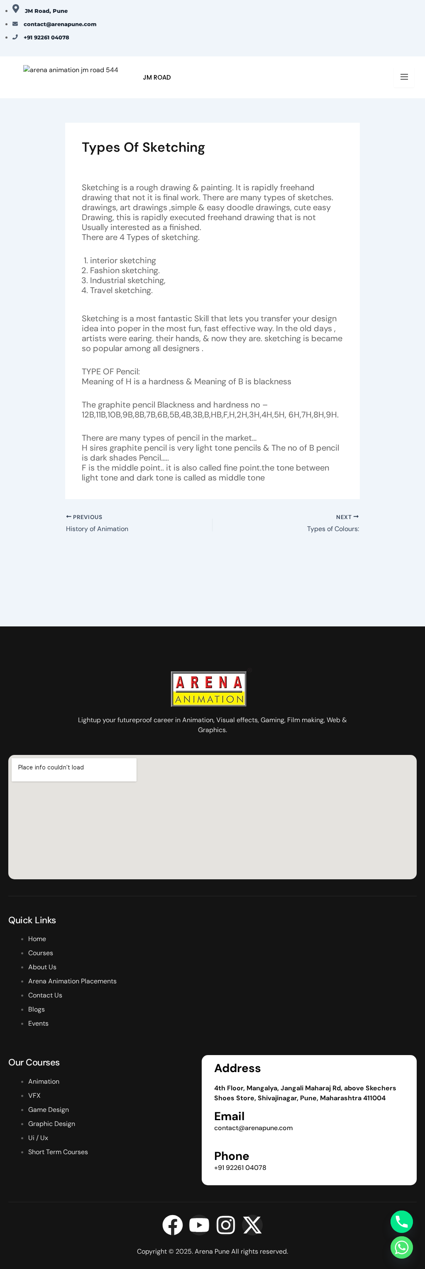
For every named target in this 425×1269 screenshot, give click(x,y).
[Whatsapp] (402, 1247)
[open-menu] (404, 77)
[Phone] (402, 1222)
